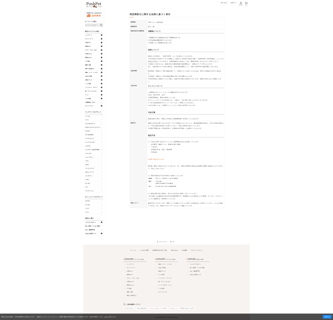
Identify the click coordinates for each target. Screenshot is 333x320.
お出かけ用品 (162, 267)
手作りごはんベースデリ (187, 308)
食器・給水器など (131, 295)
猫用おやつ (130, 274)
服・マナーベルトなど (164, 281)
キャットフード (131, 267)
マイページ (133, 250)
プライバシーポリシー (197, 250)
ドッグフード (130, 264)
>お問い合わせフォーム (156, 159)
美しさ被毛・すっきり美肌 (197, 267)
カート (246, 5)
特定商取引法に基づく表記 (159, 250)
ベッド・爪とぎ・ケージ (165, 285)
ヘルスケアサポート (195, 264)
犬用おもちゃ (130, 281)
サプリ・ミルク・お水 (133, 278)
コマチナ (164, 308)
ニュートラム (154, 308)
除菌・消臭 (130, 292)
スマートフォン (163, 241)
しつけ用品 (161, 288)
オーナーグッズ (162, 292)
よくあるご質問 (144, 250)
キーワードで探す (91, 21)
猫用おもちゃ (130, 285)
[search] (101, 25)
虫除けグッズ (162, 271)
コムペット (173, 308)
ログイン (241, 5)
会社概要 (184, 250)
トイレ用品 (161, 274)
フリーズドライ (129, 308)
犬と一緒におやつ (142, 308)
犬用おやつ (130, 271)
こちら (106, 316)
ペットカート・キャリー (165, 278)
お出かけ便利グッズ (195, 274)
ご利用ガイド (233, 2)
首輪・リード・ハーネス (165, 264)
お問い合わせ (223, 2)
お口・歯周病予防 (195, 271)
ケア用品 (129, 288)
